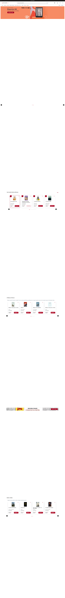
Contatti (62, 5)
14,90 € (23, 205)
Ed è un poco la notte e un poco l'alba (37, 508)
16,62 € (35, 206)
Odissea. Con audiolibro (37, 307)
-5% (12, 205)
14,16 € (23, 206)
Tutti (57, 192)
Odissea (22, 307)
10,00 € (11, 205)
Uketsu (21, 509)
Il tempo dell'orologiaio (49, 507)
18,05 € (47, 206)
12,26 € (34, 312)
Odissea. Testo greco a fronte (13, 307)
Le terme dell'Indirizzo (12, 507)
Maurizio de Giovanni (47, 509)
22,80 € (10, 312)
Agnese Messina (48, 203)
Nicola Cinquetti (23, 309)
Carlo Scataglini (35, 309)
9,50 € (11, 206)
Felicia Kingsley (12, 203)
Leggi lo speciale (54, 409)
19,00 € (46, 205)
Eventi (59, 5)
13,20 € (22, 312)
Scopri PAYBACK (32, 0)
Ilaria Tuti (34, 509)
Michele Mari (35, 203)
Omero (9, 309)
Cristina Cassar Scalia (11, 509)
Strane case (23, 507)
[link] (54, 2)
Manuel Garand (24, 203)
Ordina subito (11, 12)
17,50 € (34, 205)
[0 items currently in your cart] (62, 2)
